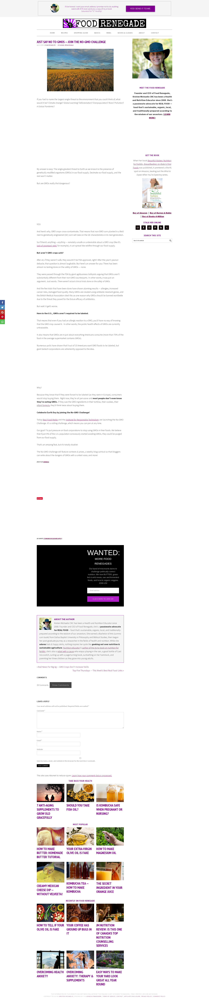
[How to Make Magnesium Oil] (110, 836)
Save (40, 498)
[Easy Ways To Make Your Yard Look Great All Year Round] (110, 960)
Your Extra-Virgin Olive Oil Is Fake (79, 851)
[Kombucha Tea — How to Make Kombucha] (80, 871)
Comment (41, 711)
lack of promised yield (46, 245)
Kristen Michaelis (66, 996)
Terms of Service (109, 996)
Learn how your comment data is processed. (92, 775)
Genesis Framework (93, 996)
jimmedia (46, 462)
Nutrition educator (71, 647)
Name (39, 731)
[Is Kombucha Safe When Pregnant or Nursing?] (110, 793)
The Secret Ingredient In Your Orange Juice (109, 887)
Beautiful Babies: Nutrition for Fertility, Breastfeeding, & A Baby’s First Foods (152, 164)
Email (39, 740)
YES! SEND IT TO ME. (140, 9)
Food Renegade (104, 22)
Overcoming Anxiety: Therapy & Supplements (80, 976)
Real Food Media (50, 419)
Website (40, 749)
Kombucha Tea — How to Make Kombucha (77, 887)
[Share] (2, 307)
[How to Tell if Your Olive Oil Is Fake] (50, 913)
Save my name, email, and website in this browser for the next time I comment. (66, 761)
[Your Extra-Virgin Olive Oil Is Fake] (80, 836)
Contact (120, 996)
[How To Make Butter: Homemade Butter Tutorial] (50, 836)
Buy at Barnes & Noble (160, 213)
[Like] (2, 302)
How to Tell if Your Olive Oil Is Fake (50, 927)
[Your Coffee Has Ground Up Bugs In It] (80, 913)
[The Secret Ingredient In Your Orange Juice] (110, 871)
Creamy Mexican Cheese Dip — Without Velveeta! (50, 889)
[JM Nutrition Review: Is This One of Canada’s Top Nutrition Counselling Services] (110, 913)
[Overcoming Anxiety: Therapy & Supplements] (80, 960)
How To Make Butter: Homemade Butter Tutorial (50, 853)
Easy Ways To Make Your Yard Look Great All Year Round (109, 978)
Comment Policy (159, 996)
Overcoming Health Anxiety (50, 974)
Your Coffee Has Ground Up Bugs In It (79, 929)
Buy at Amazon (140, 213)
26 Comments (61, 45)
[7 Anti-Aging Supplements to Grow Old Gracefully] (50, 793)
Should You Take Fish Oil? (78, 807)
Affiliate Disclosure (69, 45)
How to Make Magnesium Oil (106, 851)
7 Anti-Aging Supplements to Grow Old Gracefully (48, 811)
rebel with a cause (66, 651)
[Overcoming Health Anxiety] (50, 960)
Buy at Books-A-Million (153, 216)
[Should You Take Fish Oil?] (80, 793)
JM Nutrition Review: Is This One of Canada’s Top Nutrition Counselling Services (109, 935)
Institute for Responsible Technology (82, 419)
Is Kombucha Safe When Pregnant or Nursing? (109, 809)
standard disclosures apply (52, 538)
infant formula (43, 405)
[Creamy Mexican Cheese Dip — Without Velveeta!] (50, 872)
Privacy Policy (146, 996)
